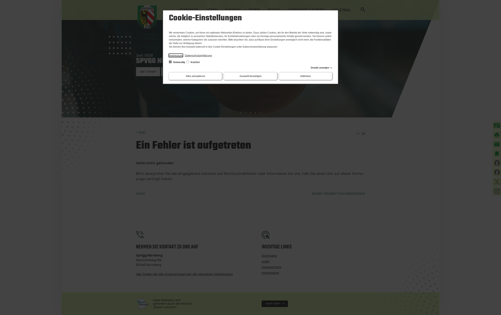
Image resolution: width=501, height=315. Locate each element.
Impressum (176, 55)
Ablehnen (305, 76)
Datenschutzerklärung (198, 55)
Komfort (195, 62)
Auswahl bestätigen (250, 76)
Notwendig (179, 62)
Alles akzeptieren (195, 76)
